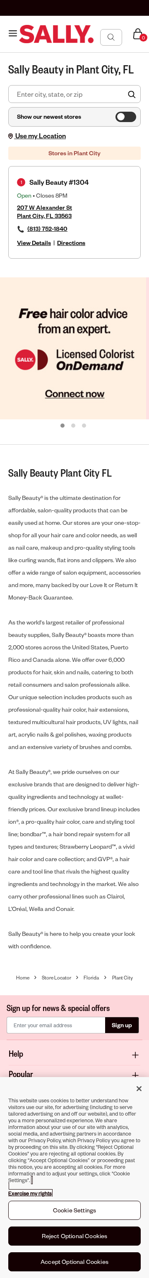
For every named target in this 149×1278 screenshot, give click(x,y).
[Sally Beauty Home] (56, 34)
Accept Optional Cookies (74, 1262)
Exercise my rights (30, 1193)
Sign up (122, 1025)
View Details (34, 243)
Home (22, 977)
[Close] (139, 1089)
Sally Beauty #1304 (59, 182)
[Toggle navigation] (13, 33)
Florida (91, 977)
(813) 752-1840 (47, 229)
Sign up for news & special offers (58, 1007)
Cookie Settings (74, 1210)
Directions (71, 243)
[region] (74, 1177)
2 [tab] (74, 426)
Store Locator (56, 977)
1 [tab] (63, 426)
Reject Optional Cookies (75, 1236)
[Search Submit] (111, 37)
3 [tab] (84, 426)
